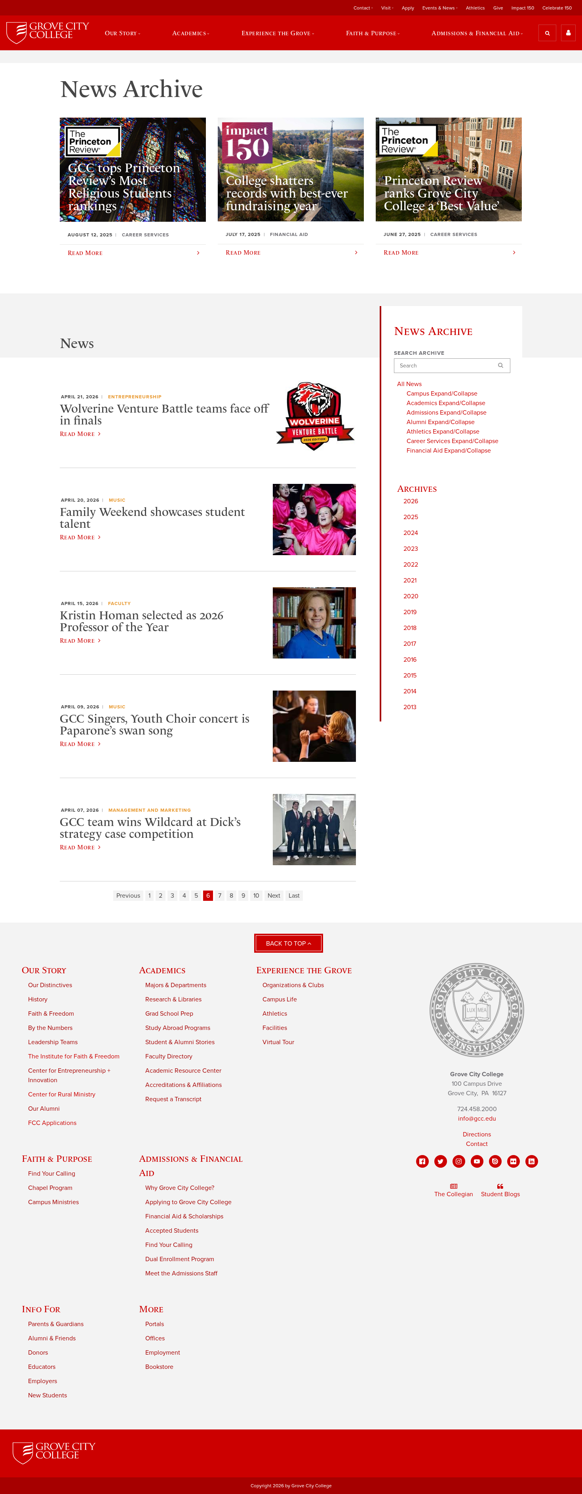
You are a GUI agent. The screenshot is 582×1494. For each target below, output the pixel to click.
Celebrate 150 (557, 8)
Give (498, 8)
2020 (410, 596)
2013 (410, 707)
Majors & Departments (175, 985)
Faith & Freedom (51, 1014)
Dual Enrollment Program (179, 1259)
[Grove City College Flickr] (513, 1161)
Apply (408, 8)
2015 (410, 675)
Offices (155, 1338)
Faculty (119, 603)
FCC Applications (52, 1123)
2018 (410, 628)
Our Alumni (44, 1109)
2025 (410, 517)
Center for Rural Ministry (61, 1094)
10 (256, 896)
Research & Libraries (173, 999)
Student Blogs (500, 1194)
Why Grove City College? (179, 1188)
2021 (410, 580)
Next (274, 896)
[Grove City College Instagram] (459, 1161)
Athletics (475, 8)
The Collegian (453, 1194)
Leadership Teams (53, 1042)
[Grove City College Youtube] (477, 1161)
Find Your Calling (51, 1174)
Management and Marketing (149, 810)
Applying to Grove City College (188, 1202)
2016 (410, 660)
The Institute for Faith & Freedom (74, 1056)
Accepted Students (171, 1231)
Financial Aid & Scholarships (184, 1216)
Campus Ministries (53, 1202)
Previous (128, 896)
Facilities (274, 1028)
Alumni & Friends (52, 1338)
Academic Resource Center (183, 1071)
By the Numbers (50, 1028)
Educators (41, 1367)
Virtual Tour (278, 1042)
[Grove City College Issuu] (495, 1161)
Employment (162, 1353)
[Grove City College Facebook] (422, 1161)
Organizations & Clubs (293, 985)
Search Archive (419, 353)
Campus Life (279, 999)
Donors (38, 1353)
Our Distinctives (50, 985)
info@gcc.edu (477, 1119)
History (38, 999)
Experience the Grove (304, 970)
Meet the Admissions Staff (181, 1273)
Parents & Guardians (56, 1324)
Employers (42, 1381)
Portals (154, 1324)
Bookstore (159, 1367)
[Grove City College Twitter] (440, 1161)
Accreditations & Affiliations (183, 1085)
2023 (410, 549)
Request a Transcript (173, 1099)
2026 (410, 501)
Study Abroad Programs (177, 1028)
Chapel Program (50, 1188)
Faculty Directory (168, 1056)
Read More (77, 433)
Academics (162, 970)
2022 (410, 565)
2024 (410, 533)
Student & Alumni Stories (180, 1042)
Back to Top (286, 944)
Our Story (44, 970)
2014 (410, 691)
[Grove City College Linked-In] (531, 1161)
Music (117, 500)
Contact (477, 1144)
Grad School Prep (169, 1014)
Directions (477, 1134)
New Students (47, 1395)
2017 (409, 644)
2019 (410, 612)
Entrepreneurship (135, 397)
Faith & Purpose (57, 1158)
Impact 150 (523, 8)
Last (294, 896)
